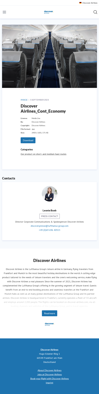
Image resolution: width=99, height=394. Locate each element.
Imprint (49, 382)
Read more (49, 313)
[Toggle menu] (4, 12)
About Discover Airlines (49, 370)
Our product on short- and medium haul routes (43, 154)
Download (28, 140)
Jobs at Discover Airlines (49, 374)
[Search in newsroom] (95, 12)
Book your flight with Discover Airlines (49, 378)
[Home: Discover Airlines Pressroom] (49, 12)
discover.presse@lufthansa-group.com (49, 225)
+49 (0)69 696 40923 (49, 229)
